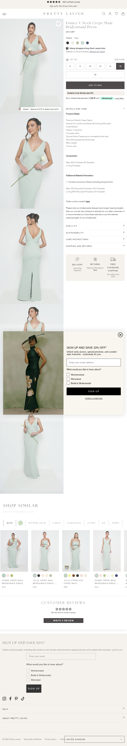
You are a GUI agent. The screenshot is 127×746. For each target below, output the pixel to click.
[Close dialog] (120, 335)
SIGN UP (93, 391)
